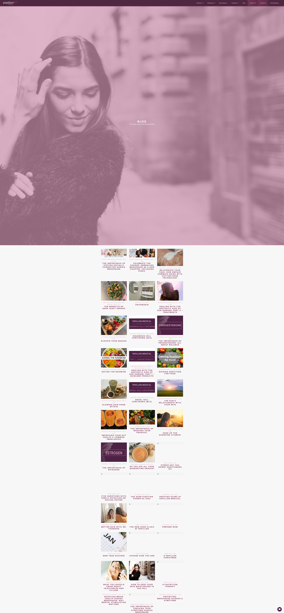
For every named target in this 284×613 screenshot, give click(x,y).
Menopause (111, 259)
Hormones (119, 259)
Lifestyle (105, 259)
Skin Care (138, 302)
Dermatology (141, 334)
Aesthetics (162, 268)
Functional (106, 302)
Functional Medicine (115, 337)
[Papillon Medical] (10, 3)
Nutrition (114, 302)
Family (166, 463)
